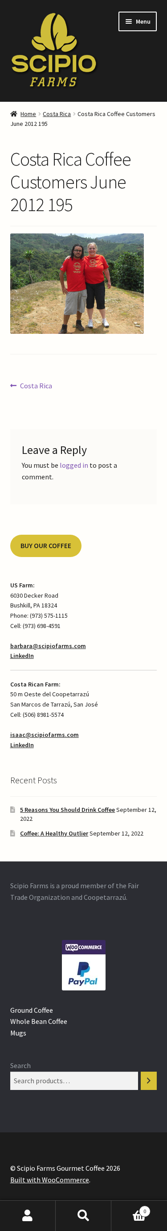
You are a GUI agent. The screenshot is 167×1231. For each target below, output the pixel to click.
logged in (74, 465)
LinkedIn (22, 656)
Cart (128, 1208)
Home (28, 114)
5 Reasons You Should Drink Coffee (67, 810)
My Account (28, 1216)
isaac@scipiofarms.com (44, 735)
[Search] (149, 1081)
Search (20, 1065)
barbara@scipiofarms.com (48, 646)
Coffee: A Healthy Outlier (54, 833)
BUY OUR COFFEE (45, 545)
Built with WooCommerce (49, 1179)
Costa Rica (57, 114)
